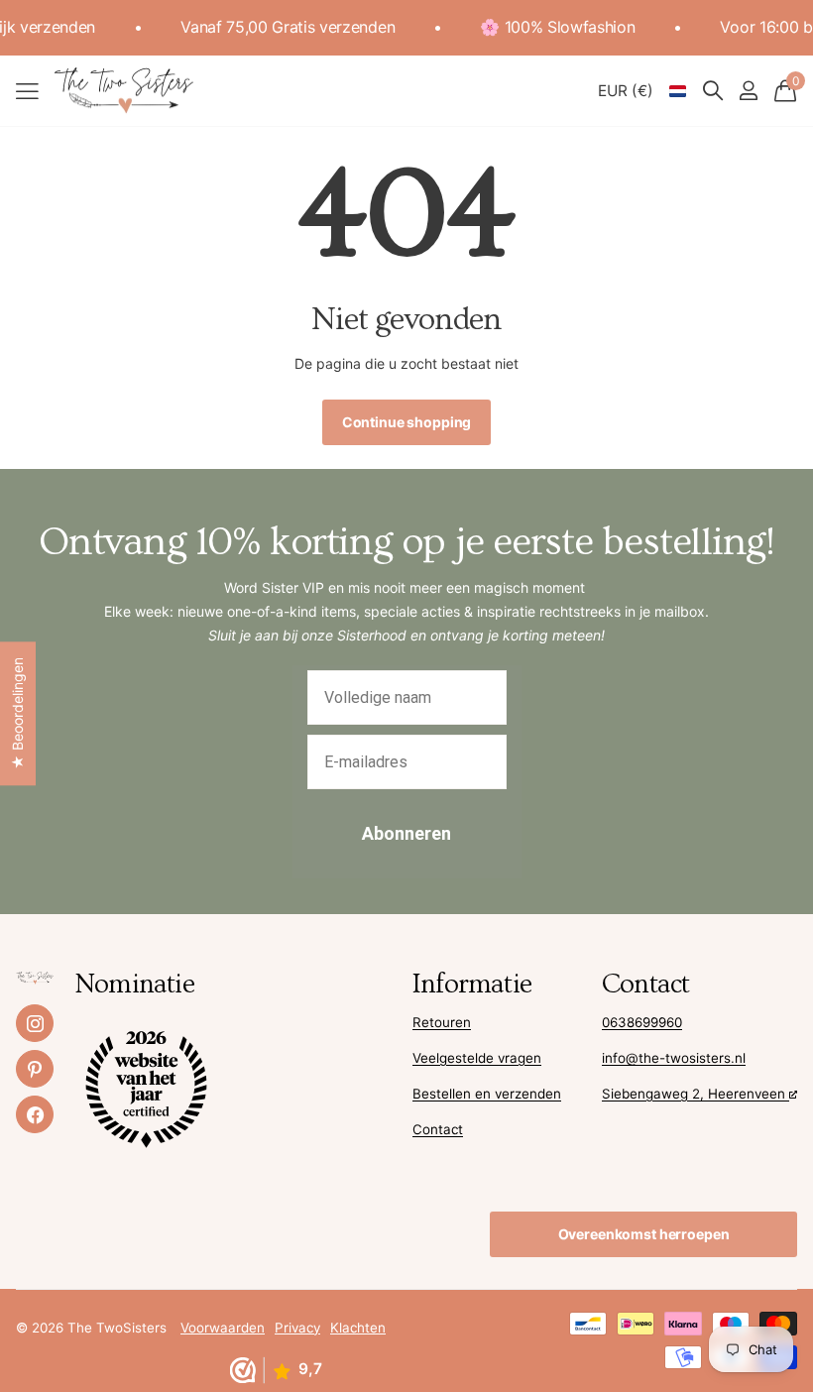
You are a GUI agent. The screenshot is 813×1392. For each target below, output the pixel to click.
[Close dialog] (768, 528)
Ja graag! (600, 727)
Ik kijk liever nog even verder (600, 784)
